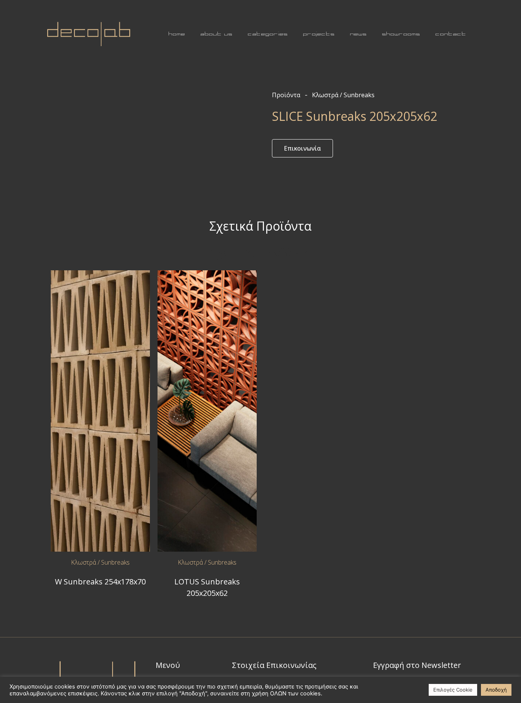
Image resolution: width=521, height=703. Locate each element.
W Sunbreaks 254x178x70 (100, 581)
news (358, 33)
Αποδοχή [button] (496, 690)
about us (217, 33)
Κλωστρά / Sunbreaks (100, 562)
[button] (302, 148)
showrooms (401, 33)
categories (268, 33)
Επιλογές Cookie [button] (453, 690)
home (177, 33)
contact (451, 33)
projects (319, 33)
